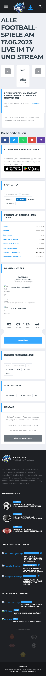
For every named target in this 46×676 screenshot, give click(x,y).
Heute (5, 226)
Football (20, 199)
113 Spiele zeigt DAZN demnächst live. (27, 614)
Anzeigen (23, 340)
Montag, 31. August (10, 248)
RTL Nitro (9, 369)
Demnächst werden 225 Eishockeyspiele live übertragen (28, 518)
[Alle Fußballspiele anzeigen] (7, 506)
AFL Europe (10, 395)
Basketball (26, 195)
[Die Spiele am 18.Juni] (38, 71)
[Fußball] (34, 645)
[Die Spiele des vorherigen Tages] (8, 71)
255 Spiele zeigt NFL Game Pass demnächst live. (31, 605)
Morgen (6, 231)
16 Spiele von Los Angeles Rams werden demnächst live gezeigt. (33, 582)
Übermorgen (8, 235)
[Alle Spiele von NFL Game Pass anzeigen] (11, 602)
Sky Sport (27, 369)
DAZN (7, 365)
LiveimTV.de (23, 666)
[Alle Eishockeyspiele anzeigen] (7, 518)
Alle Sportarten (12, 195)
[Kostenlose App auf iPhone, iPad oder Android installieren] (30, 9)
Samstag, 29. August (10, 239)
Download (37, 669)
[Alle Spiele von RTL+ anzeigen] (7, 619)
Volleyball (10, 203)
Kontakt (24, 671)
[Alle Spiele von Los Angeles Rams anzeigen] (12, 576)
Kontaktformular (23, 438)
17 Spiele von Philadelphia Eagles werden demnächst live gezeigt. (33, 559)
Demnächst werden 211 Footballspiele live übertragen (27, 530)
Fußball (31, 199)
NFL (36, 395)
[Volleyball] (23, 654)
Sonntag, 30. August (11, 244)
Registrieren (27, 669)
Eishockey (9, 199)
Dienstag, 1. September (11, 252)
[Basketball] (12, 636)
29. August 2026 (35, 103)
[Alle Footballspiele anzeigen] (7, 531)
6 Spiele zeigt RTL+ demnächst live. (28, 621)
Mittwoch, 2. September (12, 257)
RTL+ (18, 369)
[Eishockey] (34, 636)
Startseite (9, 669)
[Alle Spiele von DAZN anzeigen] (7, 610)
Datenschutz (14, 671)
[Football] (12, 645)
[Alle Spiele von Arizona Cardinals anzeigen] (11, 565)
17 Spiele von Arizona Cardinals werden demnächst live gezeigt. (33, 570)
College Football (24, 395)
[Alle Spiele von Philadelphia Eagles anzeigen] (12, 553)
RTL (29, 365)
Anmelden (17, 669)
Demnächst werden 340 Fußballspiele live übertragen (27, 505)
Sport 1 (8, 374)
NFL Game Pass (19, 365)
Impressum (32, 671)
